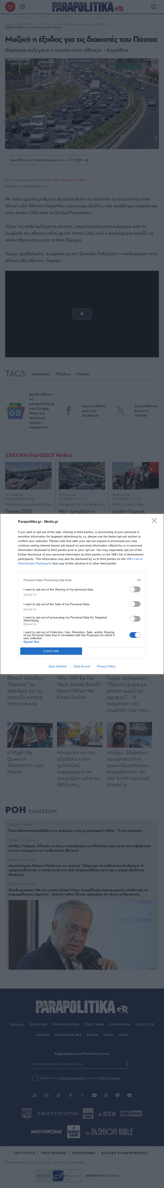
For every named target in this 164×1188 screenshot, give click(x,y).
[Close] (156, 522)
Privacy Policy (106, 666)
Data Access (82, 666)
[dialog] (82, 594)
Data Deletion (58, 666)
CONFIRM (51, 651)
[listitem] (82, 580)
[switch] (135, 589)
